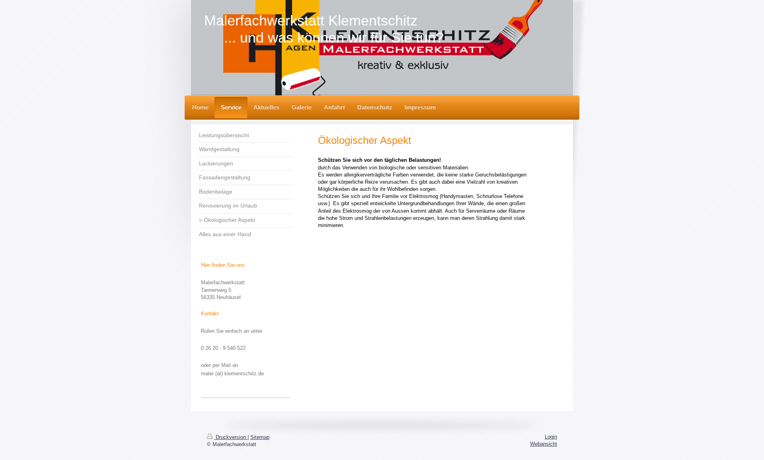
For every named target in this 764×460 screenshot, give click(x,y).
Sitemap (259, 437)
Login (551, 437)
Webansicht (543, 444)
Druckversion (231, 437)
